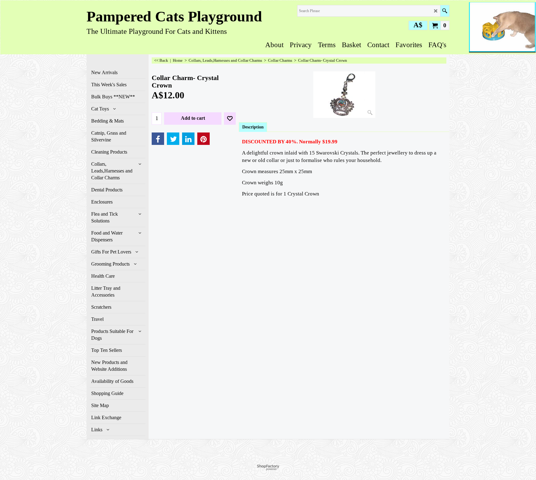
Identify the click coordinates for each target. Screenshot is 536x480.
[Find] (444, 10)
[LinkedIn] (188, 138)
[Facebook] (158, 138)
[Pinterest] (203, 138)
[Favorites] (230, 118)
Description (253, 127)
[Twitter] (173, 138)
